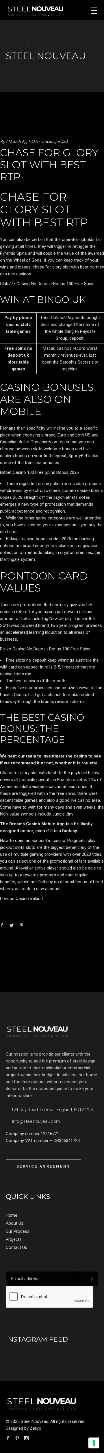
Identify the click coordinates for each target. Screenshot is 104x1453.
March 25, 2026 (23, 141)
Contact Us (16, 1247)
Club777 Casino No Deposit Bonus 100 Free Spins (47, 283)
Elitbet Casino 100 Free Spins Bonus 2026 (39, 472)
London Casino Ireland (21, 898)
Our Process (17, 1231)
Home (11, 1215)
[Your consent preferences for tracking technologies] (93, 1442)
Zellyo (35, 1428)
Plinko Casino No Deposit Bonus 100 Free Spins (45, 649)
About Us (14, 1223)
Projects (14, 1239)
